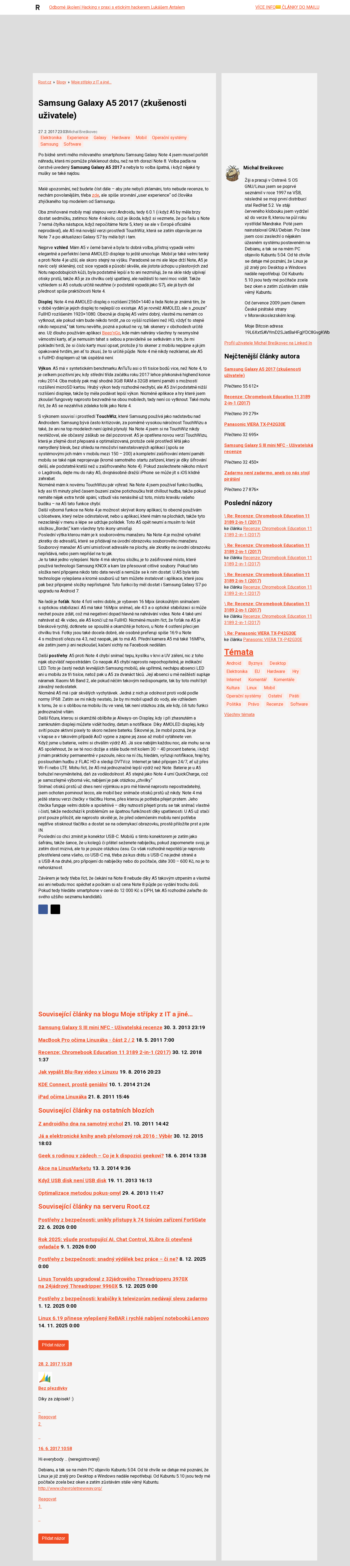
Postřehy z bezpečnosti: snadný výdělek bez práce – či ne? (108, 1259)
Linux (252, 687)
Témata (238, 652)
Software (72, 144)
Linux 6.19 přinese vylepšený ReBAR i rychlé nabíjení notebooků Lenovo (123, 1318)
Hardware (121, 137)
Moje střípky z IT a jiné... (91, 82)
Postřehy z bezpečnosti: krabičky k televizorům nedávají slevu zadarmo (122, 1299)
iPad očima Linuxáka (62, 1097)
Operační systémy (169, 137)
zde (95, 195)
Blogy (61, 82)
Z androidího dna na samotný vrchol (80, 1124)
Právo (253, 704)
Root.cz (44, 82)
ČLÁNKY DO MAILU (300, 7)
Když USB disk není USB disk (72, 1181)
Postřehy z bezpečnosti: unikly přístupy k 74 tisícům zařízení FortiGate (122, 1220)
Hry (295, 671)
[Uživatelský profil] (45, 1382)
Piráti (294, 696)
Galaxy (100, 137)
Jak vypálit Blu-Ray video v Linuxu (78, 1072)
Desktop (278, 663)
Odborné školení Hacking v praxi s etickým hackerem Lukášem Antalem (117, 7)
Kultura (233, 687)
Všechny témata (239, 714)
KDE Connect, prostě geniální (72, 1085)
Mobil (141, 137)
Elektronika (51, 137)
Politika (233, 704)
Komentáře (284, 679)
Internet (233, 679)
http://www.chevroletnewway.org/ (70, 1488)
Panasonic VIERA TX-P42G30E (254, 424)
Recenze (274, 704)
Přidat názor (53, 1345)
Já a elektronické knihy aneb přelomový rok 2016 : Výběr (105, 1136)
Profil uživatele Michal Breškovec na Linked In (268, 343)
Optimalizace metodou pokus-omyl (79, 1193)
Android (233, 663)
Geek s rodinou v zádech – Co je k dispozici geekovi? (101, 1156)
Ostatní (275, 696)
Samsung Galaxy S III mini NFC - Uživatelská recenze (100, 1028)
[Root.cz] (39, 7)
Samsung (49, 144)
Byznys (255, 663)
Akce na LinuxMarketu (64, 1168)
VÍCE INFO (265, 7)
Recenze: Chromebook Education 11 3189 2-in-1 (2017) (104, 1052)
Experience (77, 137)
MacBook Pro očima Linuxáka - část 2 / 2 (86, 1040)
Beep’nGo (111, 333)
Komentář (257, 679)
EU (257, 671)
